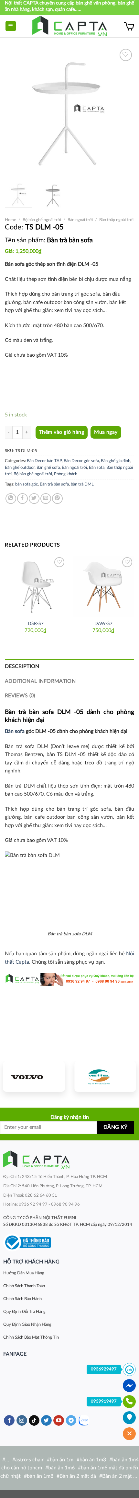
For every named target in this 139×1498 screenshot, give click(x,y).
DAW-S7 (103, 623)
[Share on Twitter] (34, 498)
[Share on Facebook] (22, 498)
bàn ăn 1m (61, 1459)
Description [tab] (22, 666)
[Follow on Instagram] (21, 1420)
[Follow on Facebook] (9, 1420)
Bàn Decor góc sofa (81, 461)
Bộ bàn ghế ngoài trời (42, 220)
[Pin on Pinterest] (57, 498)
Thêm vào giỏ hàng (61, 432)
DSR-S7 (36, 623)
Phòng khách (65, 474)
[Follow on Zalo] (84, 1420)
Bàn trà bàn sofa (54, 484)
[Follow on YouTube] (58, 1420)
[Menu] (10, 26)
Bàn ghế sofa (48, 467)
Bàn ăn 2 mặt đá (77, 1476)
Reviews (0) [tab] (20, 695)
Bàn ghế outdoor (20, 467)
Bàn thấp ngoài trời (116, 220)
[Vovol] (34, 1076)
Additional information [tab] (40, 681)
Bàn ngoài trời (80, 220)
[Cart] (129, 26)
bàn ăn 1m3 (93, 1459)
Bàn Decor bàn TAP (44, 461)
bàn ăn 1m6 (61, 1467)
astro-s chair (29, 1459)
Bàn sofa (96, 467)
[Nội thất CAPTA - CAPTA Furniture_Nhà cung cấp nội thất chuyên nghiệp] (69, 26)
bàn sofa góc (26, 484)
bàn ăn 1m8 (40, 1476)
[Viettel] (105, 1076)
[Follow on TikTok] (34, 1420)
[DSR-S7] (35, 586)
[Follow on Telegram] (71, 1420)
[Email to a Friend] (45, 498)
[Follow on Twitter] (46, 1420)
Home (10, 220)
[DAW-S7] (103, 586)
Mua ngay (106, 432)
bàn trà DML (82, 484)
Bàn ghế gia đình (115, 461)
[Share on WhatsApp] (10, 498)
